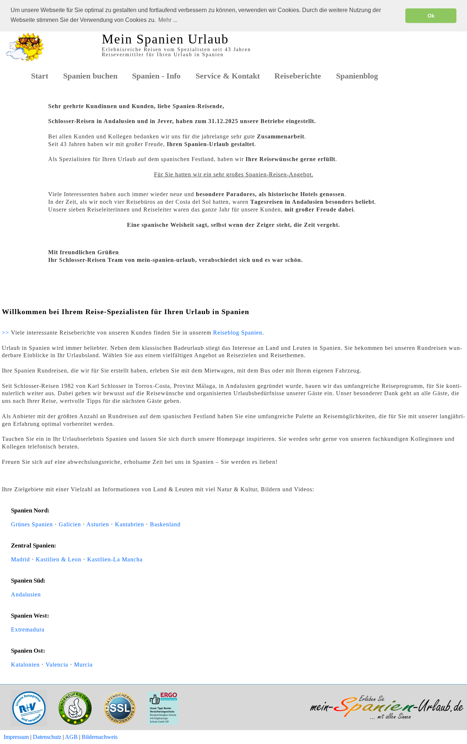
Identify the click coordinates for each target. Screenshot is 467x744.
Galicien (70, 524)
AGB (71, 737)
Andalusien (26, 594)
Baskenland (165, 524)
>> (5, 332)
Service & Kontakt (228, 76)
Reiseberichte (297, 76)
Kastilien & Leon (58, 559)
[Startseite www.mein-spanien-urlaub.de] (25, 61)
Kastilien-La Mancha (115, 559)
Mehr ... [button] (167, 20)
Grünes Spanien (32, 524)
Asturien (97, 524)
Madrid (20, 559)
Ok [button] (431, 16)
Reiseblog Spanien (237, 332)
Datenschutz (47, 737)
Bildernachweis (99, 737)
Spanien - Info (156, 76)
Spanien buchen (90, 76)
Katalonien (25, 664)
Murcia (83, 664)
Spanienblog (357, 76)
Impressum (16, 737)
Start (39, 76)
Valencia (57, 664)
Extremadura (28, 629)
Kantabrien (129, 524)
